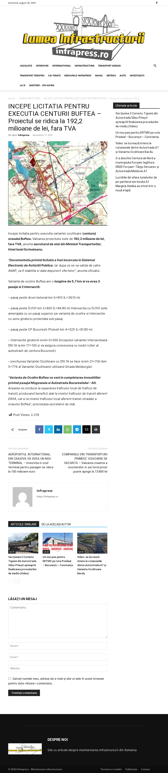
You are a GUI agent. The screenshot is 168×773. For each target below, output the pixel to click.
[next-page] (17, 581)
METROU (111, 75)
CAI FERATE (54, 75)
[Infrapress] (84, 33)
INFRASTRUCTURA (84, 65)
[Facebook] (157, 3)
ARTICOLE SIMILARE (24, 524)
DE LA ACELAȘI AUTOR (56, 524)
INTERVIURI (42, 65)
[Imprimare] (96, 429)
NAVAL (99, 75)
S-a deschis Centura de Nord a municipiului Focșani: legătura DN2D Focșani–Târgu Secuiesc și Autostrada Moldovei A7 (137, 165)
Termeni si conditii (111, 769)
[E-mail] (86, 429)
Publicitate (131, 769)
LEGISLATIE (26, 65)
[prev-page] (10, 581)
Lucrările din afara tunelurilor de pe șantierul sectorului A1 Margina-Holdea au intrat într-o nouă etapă (136, 184)
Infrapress (23, 135)
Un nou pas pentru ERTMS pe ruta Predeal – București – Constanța (58, 561)
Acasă (11, 98)
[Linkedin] (58, 429)
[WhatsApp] (68, 429)
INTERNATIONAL (61, 65)
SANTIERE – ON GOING (41, 85)
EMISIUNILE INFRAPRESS (77, 75)
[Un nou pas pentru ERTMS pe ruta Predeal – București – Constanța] (58, 543)
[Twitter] (49, 429)
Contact (145, 769)
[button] (155, 66)
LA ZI (22, 85)
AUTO (123, 75)
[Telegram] (77, 429)
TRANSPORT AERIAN (109, 65)
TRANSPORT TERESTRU (32, 75)
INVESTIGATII (137, 75)
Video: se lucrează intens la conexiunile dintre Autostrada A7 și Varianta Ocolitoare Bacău (91, 565)
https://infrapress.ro (47, 496)
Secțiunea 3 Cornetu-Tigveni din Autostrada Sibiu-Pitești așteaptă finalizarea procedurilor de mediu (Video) (22, 565)
